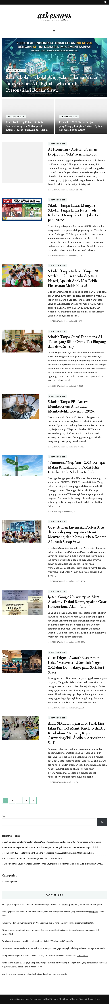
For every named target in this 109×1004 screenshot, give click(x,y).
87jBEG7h (56, 190)
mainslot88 (62, 974)
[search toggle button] (105, 2)
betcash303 (7, 934)
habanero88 (7, 948)
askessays (54, 15)
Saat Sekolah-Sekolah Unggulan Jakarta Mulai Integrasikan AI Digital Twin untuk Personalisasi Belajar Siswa (51, 83)
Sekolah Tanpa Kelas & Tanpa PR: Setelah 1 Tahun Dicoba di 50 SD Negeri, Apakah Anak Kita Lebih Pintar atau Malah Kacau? (73, 278)
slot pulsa (93, 911)
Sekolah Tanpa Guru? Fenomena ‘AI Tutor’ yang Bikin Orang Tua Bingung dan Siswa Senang (77, 341)
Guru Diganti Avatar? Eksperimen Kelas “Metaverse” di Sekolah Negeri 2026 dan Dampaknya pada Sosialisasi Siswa (76, 665)
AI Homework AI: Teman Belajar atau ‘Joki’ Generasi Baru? (72, 152)
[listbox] (54, 86)
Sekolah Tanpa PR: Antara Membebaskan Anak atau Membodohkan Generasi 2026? (71, 406)
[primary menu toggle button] (54, 31)
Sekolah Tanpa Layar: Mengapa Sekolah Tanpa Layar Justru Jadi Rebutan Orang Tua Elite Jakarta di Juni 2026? (75, 212)
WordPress (95, 999)
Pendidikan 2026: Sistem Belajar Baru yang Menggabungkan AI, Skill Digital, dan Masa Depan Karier (80, 125)
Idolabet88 (88, 923)
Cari (3, 816)
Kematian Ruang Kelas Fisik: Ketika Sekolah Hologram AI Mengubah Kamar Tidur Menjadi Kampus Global (27, 125)
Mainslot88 (68, 941)
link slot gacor (68, 904)
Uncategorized (16, 70)
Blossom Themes (70, 999)
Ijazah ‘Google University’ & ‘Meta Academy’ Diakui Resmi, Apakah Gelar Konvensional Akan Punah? (77, 601)
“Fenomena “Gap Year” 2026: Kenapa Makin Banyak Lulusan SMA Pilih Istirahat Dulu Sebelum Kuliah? (76, 467)
